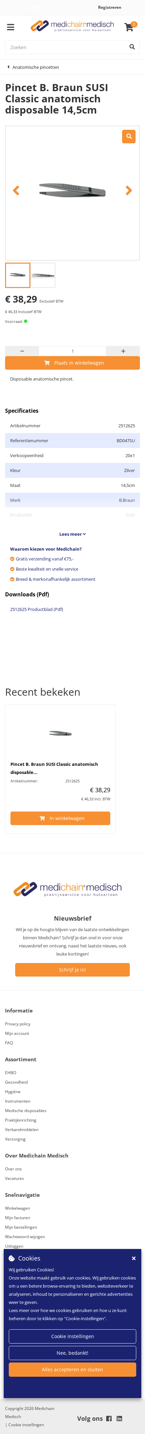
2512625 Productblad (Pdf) (36, 609)
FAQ (9, 1043)
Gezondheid (16, 1082)
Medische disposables (26, 1110)
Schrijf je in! (72, 969)
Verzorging (15, 1139)
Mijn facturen (17, 1218)
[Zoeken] (132, 47)
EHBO (10, 1073)
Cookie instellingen (72, 1336)
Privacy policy (17, 1024)
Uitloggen (14, 1246)
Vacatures (14, 1178)
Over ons (13, 1169)
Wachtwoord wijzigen (25, 1237)
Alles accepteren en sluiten (72, 1369)
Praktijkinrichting (20, 1120)
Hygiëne (13, 1091)
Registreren (109, 7)
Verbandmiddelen (21, 1129)
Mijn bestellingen (21, 1227)
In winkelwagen (67, 818)
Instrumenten (17, 1101)
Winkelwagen (17, 1208)
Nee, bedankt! (72, 1353)
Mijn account (17, 1033)
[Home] (72, 27)
